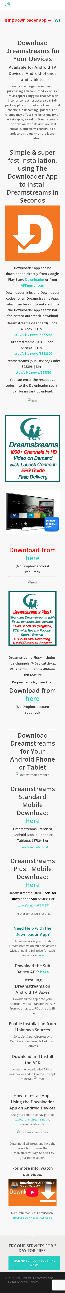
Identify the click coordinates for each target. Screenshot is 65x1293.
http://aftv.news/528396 (32, 372)
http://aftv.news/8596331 (32, 905)
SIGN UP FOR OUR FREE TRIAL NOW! (34, 1263)
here (33, 558)
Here (32, 821)
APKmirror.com (32, 285)
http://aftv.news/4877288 (32, 334)
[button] (58, 10)
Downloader (34, 279)
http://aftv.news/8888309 (32, 353)
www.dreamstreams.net (31, 1119)
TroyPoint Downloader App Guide (32, 1217)
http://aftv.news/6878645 (32, 847)
